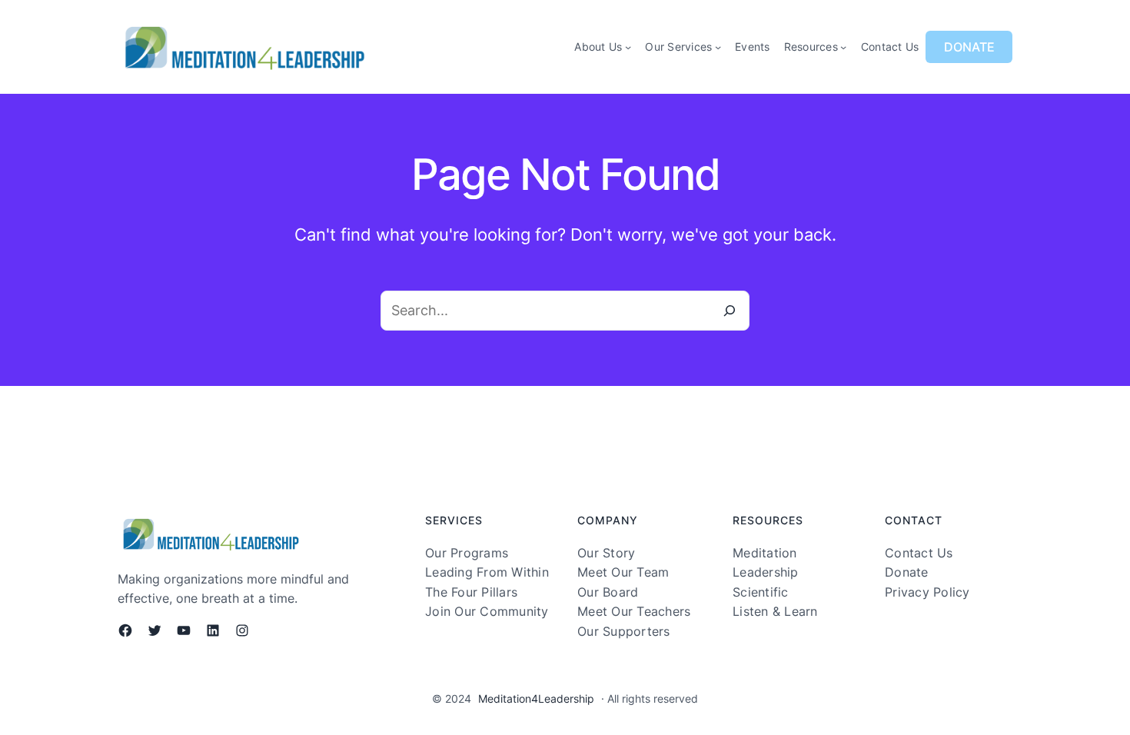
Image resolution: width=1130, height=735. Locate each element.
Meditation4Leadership (536, 698)
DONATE (969, 47)
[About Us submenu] (628, 47)
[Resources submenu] (843, 47)
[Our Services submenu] (718, 47)
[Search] (729, 310)
